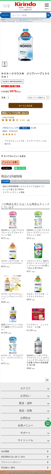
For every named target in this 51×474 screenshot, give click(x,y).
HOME (3, 20)
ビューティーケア (12, 20)
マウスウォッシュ (37, 20)
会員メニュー (25, 425)
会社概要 (5, 451)
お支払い (25, 395)
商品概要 (5, 181)
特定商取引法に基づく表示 (13, 457)
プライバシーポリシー (11, 462)
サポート (25, 432)
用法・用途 (15, 181)
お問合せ (25, 418)
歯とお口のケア (25, 20)
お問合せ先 (36, 181)
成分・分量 (25, 181)
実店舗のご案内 (8, 467)
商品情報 (45, 181)
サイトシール (25, 440)
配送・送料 (25, 403)
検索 (48, 15)
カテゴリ (25, 388)
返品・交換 (25, 410)
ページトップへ (47, 380)
